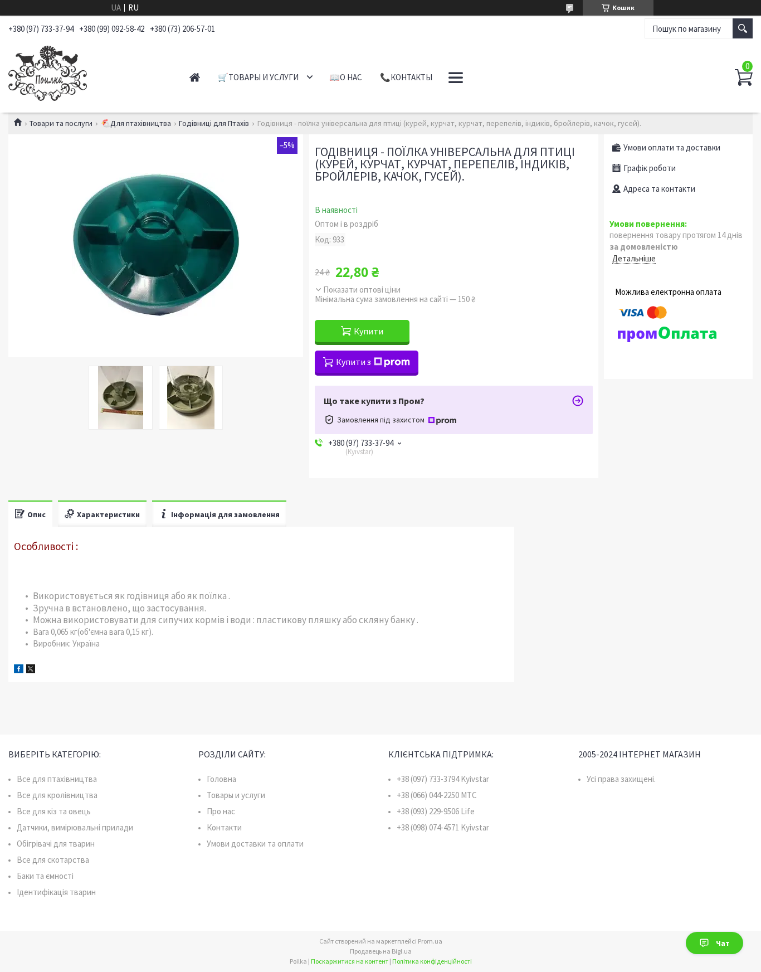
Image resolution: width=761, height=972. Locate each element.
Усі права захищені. (621, 779)
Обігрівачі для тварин (56, 843)
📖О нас (345, 77)
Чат (723, 943)
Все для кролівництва (57, 795)
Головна (221, 779)
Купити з (353, 361)
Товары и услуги (236, 795)
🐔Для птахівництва (136, 123)
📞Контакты (406, 77)
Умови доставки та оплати (255, 843)
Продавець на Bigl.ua (381, 951)
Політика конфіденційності (432, 961)
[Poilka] (86, 71)
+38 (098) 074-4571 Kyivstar (443, 827)
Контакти (224, 827)
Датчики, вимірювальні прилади (75, 827)
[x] (30, 670)
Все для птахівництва (57, 779)
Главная (194, 77)
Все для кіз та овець (54, 811)
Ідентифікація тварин (56, 892)
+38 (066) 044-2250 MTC (437, 795)
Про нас (221, 811)
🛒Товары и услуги (258, 77)
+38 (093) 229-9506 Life (436, 811)
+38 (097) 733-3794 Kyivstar (443, 779)
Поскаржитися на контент (349, 961)
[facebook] (18, 670)
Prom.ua (430, 941)
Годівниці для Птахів (214, 123)
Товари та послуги (61, 123)
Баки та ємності (45, 876)
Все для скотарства (53, 859)
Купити (368, 331)
